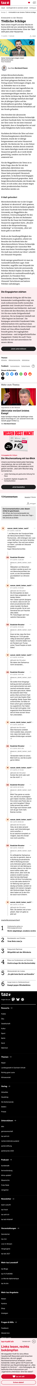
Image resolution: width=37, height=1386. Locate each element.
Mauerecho (5, 1180)
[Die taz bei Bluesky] (18, 1000)
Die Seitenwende (7, 1102)
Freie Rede (5, 1185)
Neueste (27, 497)
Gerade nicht (26, 1341)
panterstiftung (6, 1146)
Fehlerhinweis (25, 366)
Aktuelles (4, 1092)
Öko (2, 1019)
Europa (3, 12)
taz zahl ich (5, 1136)
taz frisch (4, 1210)
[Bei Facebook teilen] (16, 374)
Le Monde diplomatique (10, 1279)
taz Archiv (4, 1283)
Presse (3, 1112)
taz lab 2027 (5, 1254)
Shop (3, 1308)
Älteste (33, 497)
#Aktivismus (25, 360)
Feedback (4, 1328)
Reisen (3, 1299)
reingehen (5, 1190)
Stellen (3, 1107)
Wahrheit (4, 1048)
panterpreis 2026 (7, 1151)
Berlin (3, 1038)
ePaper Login (6, 1338)
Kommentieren (15, 366)
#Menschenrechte (14, 360)
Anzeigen (4, 1313)
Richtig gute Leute (8, 1072)
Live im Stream (6, 1244)
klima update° (6, 1175)
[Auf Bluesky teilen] (11, 374)
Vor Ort (4, 1239)
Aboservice (5, 1333)
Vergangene (5, 1249)
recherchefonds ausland (10, 1141)
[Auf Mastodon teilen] (7, 374)
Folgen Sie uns (5, 999)
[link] (3, 8)
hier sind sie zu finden (10, 517)
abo (2, 1126)
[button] (34, 2)
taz (6, 994)
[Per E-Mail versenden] (2, 374)
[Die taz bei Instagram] (22, 1000)
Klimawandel (6, 1077)
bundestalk (5, 1166)
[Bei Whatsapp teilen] (20, 374)
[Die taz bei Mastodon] (13, 1000)
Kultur (3, 1028)
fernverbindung (6, 1170)
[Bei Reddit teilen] (30, 374)
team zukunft (6, 1205)
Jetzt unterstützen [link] (18, 349)
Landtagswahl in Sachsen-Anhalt (13, 1068)
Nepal (3, 1063)
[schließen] (34, 1341)
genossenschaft (7, 1131)
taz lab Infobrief (7, 1219)
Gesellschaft (5, 1024)
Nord (3, 1043)
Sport (3, 1033)
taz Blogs (4, 1269)
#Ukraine (4, 360)
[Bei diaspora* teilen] (25, 374)
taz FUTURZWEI (7, 1274)
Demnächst (5, 1234)
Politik (3, 1014)
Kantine (4, 1304)
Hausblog (4, 1097)
